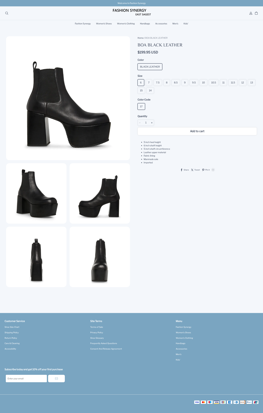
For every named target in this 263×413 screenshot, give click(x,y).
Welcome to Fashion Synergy (131, 3)
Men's (175, 23)
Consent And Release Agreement (106, 349)
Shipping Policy (12, 332)
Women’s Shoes (104, 23)
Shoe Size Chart (12, 327)
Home (141, 38)
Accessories (161, 23)
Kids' (186, 23)
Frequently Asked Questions (103, 343)
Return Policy (11, 338)
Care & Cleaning (12, 343)
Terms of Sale (96, 327)
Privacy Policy (96, 332)
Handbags (145, 23)
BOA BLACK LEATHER (156, 38)
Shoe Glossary (97, 338)
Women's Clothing (126, 23)
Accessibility (10, 349)
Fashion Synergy (83, 23)
